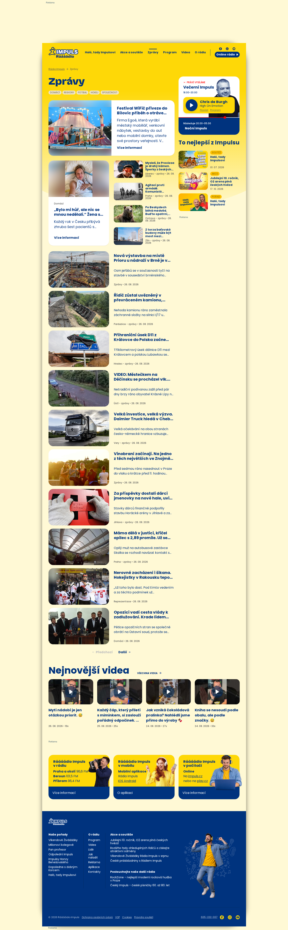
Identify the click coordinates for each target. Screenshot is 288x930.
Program (170, 52)
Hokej (94, 92)
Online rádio (225, 54)
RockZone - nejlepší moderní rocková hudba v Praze (141, 879)
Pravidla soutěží (143, 917)
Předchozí (104, 652)
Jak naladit (93, 856)
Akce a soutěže (131, 52)
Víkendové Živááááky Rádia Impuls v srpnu (139, 855)
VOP (117, 917)
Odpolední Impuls (60, 854)
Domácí (55, 92)
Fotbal (82, 92)
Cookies (127, 917)
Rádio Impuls (56, 69)
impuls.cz (195, 776)
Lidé (91, 849)
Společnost (109, 92)
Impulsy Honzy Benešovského (58, 860)
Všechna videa (147, 673)
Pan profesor (57, 849)
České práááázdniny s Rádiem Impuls (136, 860)
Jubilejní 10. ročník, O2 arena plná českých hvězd (139, 841)
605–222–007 (209, 917)
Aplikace (94, 867)
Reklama (94, 862)
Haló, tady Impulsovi (100, 52)
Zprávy (153, 52)
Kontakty (94, 871)
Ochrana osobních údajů (97, 917)
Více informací (129, 147)
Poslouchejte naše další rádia (132, 872)
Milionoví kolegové (61, 844)
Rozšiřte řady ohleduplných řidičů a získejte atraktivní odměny (139, 849)
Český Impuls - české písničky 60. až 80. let (140, 885)
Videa (185, 52)
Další (122, 652)
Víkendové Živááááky (63, 840)
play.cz (202, 781)
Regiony (69, 92)
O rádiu (93, 834)
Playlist (204, 110)
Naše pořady (58, 834)
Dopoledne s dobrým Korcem (62, 868)
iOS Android (127, 781)
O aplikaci (125, 793)
